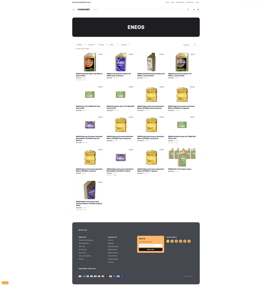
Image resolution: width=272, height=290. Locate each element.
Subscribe (150, 249)
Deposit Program (112, 249)
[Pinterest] (184, 241)
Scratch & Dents (190, 2)
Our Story (110, 240)
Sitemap (81, 259)
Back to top (83, 230)
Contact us (111, 262)
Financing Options (84, 243)
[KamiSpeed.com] (83, 9)
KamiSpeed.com (189, 276)
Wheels (167, 2)
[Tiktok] (189, 241)
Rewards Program (180, 2)
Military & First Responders (86, 240)
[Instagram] (176, 241)
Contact (197, 2)
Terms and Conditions (85, 256)
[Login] (194, 9)
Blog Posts (111, 243)
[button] (198, 9)
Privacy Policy (83, 253)
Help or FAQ (82, 246)
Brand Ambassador (113, 246)
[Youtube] (180, 241)
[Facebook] (167, 241)
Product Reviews (112, 256)
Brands (172, 2)
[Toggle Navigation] (73, 9)
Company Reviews (113, 259)
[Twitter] (172, 241)
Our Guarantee (83, 249)
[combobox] (141, 9)
